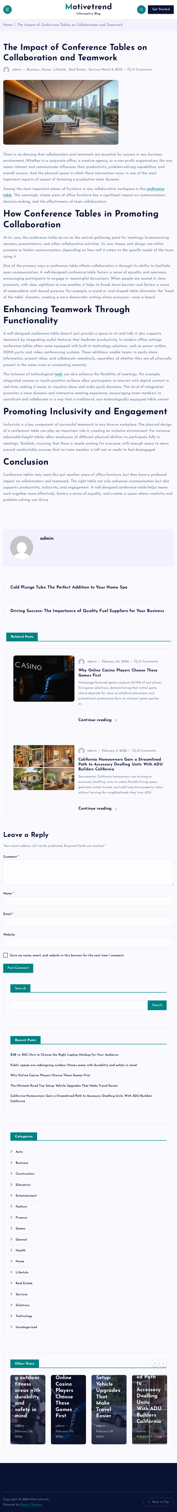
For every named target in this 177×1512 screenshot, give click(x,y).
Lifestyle (59, 69)
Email (8, 914)
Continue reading (95, 720)
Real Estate (77, 69)
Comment (11, 856)
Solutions (23, 1305)
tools (58, 374)
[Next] (163, 1363)
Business (33, 69)
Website (9, 934)
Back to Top (160, 1501)
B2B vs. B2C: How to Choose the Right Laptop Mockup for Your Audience (64, 1054)
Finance (21, 1217)
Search (20, 988)
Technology (24, 1316)
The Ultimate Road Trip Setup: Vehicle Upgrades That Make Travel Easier (64, 1085)
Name (8, 893)
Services (94, 69)
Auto (19, 1151)
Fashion (21, 1206)
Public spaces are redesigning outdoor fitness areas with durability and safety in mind (73, 1065)
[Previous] (155, 1363)
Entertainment (26, 1195)
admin (17, 69)
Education (23, 1184)
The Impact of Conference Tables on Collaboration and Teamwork (70, 25)
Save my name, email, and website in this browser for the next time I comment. (67, 955)
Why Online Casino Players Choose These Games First (50, 1075)
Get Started (161, 9)
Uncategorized (26, 1327)
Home (8, 25)
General (21, 1239)
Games (21, 1228)
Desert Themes (31, 1504)
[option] (27, 1409)
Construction (25, 1173)
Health (21, 1250)
